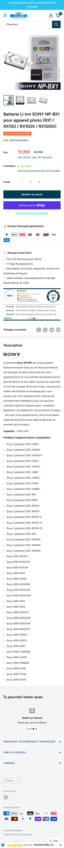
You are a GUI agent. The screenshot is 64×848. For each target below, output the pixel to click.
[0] (58, 15)
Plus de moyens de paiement (32, 213)
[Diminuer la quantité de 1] (21, 181)
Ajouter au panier (32, 194)
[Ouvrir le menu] (5, 15)
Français (9, 780)
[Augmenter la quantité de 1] (39, 181)
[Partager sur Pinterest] (45, 329)
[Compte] (51, 15)
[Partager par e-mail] (58, 329)
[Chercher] (56, 24)
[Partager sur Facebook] (38, 329)
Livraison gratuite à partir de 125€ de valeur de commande (32, 4)
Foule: (6, 181)
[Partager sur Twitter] (51, 329)
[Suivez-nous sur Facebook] (5, 797)
